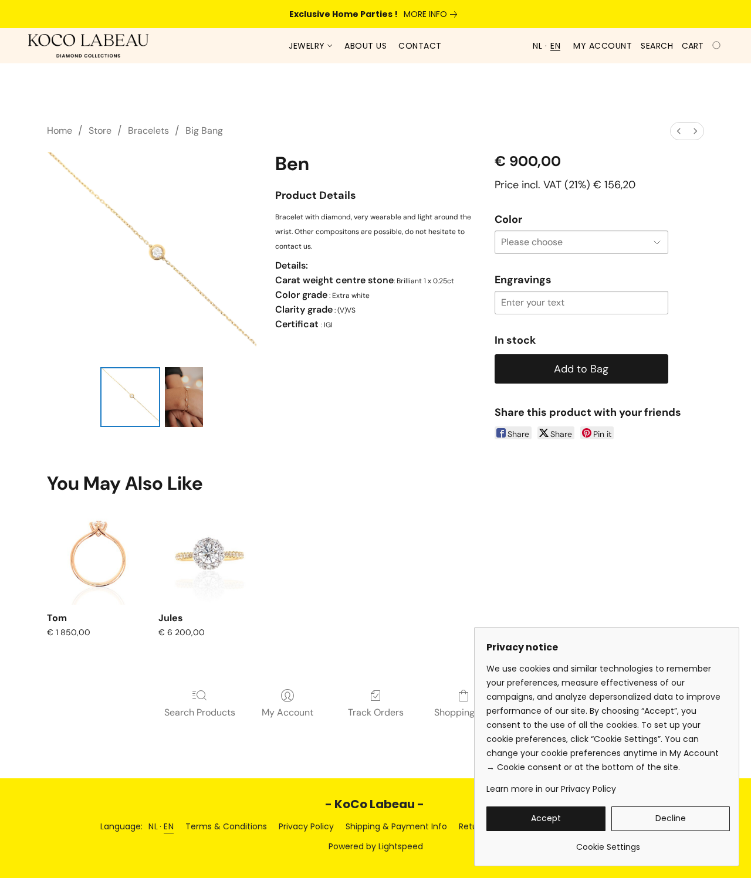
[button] (88, 45)
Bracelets (148, 130)
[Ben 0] (130, 397)
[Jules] (209, 553)
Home (59, 130)
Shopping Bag (463, 712)
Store (100, 130)
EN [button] (555, 46)
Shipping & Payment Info (396, 826)
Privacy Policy (306, 826)
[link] (433, 14)
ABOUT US (365, 46)
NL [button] (537, 46)
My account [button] (602, 46)
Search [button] (657, 46)
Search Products (199, 712)
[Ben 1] (184, 397)
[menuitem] (679, 131)
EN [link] (169, 826)
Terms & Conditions (226, 826)
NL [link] (153, 826)
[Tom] (97, 553)
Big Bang (204, 130)
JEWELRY (308, 46)
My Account (287, 712)
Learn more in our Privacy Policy (551, 789)
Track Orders (376, 712)
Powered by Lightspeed (376, 846)
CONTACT (420, 46)
